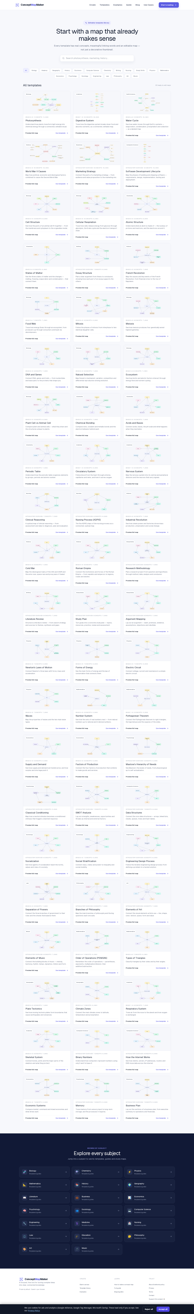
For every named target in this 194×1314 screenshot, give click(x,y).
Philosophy (118, 76)
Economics (60, 76)
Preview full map (31, 133)
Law (107, 76)
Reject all (149, 1309)
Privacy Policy (34, 1310)
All (26, 70)
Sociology (85, 76)
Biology (34, 70)
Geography (56, 70)
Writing (118, 70)
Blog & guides (119, 1292)
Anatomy (44, 70)
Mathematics (164, 70)
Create (92, 5)
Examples (117, 5)
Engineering (97, 76)
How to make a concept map (123, 1284)
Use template (60, 133)
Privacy (151, 1288)
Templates (104, 5)
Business (78, 70)
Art (128, 76)
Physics (152, 70)
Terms (151, 1292)
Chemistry (107, 70)
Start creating (167, 5)
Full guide (117, 1288)
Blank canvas (84, 1284)
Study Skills (140, 70)
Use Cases (148, 5)
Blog (138, 5)
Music (135, 76)
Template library (85, 1288)
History (67, 70)
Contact (151, 1295)
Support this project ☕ (157, 1299)
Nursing (128, 70)
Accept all (163, 1309)
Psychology (73, 76)
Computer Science (92, 70)
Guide (129, 5)
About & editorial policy (156, 1284)
